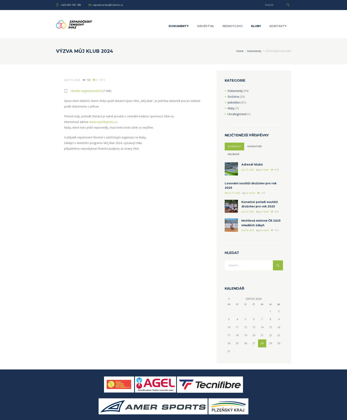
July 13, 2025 (247, 211)
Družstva (205, 26)
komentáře (254, 146)
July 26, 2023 (247, 230)
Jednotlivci (232, 26)
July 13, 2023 (247, 169)
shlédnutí (234, 146)
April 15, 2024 (72, 80)
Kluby (256, 26)
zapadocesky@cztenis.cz (107, 5)
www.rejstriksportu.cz (103, 122)
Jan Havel (264, 169)
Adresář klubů (252, 164)
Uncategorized (237, 114)
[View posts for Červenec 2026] (229, 299)
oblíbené (233, 154)
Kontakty (278, 26)
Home (240, 51)
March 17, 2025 (232, 193)
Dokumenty (179, 26)
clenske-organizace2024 (86, 91)
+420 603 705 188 (71, 5)
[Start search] (288, 4)
